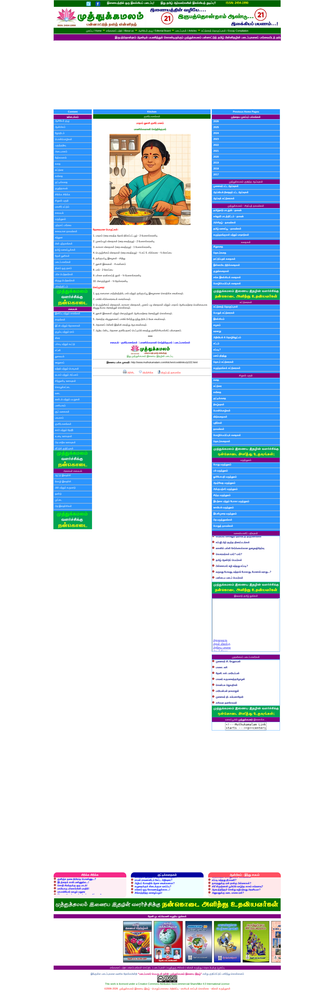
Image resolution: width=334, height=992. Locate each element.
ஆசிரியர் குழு (62, 120)
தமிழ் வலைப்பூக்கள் (65, 249)
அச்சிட (131, 372)
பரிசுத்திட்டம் (61, 286)
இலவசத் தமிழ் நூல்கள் (246, 595)
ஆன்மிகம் (60, 127)
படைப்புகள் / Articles (186, 30)
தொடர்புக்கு (210, 967)
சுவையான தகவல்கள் (66, 231)
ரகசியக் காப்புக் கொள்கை (195, 988)
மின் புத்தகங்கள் (63, 243)
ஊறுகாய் (60, 362)
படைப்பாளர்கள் (63, 262)
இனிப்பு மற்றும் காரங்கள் (67, 313)
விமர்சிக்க (147, 372)
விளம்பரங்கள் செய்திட (140, 967)
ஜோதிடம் (60, 133)
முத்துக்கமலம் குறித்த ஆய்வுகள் (246, 181)
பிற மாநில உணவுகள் (65, 442)
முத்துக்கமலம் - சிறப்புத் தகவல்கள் (246, 205)
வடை (57, 393)
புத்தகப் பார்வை (63, 225)
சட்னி (58, 350)
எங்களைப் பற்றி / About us (120, 30)
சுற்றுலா (59, 237)
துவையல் (59, 356)
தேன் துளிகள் (62, 255)
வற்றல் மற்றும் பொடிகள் (67, 368)
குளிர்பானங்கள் (63, 424)
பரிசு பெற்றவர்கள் (64, 274)
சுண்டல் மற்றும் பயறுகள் (67, 399)
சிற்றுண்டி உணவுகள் (65, 381)
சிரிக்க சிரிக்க (62, 194)
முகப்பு (221, 967)
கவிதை (59, 176)
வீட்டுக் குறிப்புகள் (64, 448)
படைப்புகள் (159, 967)
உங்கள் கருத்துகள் (220, 988)
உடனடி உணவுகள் (63, 436)
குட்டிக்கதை (61, 182)
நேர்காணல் (61, 157)
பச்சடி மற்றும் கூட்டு (65, 344)
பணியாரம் (60, 405)
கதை (58, 163)
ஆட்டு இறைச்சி (63, 475)
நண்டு (58, 493)
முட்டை (58, 500)
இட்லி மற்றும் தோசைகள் (67, 325)
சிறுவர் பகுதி (62, 200)
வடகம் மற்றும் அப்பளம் (66, 374)
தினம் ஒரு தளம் (63, 268)
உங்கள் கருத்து (194, 967)
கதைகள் (246, 242)
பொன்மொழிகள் (63, 139)
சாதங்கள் (60, 319)
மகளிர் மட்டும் (62, 206)
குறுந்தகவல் (61, 188)
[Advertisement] (167, 75)
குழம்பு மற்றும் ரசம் (64, 331)
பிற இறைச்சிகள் (63, 506)
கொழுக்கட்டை (62, 387)
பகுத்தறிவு (60, 145)
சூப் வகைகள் (62, 411)
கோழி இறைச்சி (63, 481)
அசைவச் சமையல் (72, 471)
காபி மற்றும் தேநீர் (64, 430)
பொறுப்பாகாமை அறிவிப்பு (165, 988)
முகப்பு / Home (94, 30)
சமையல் (59, 212)
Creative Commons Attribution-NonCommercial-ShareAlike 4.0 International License (183, 983)
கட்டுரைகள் (246, 302)
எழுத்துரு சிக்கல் (175, 967)
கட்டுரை (59, 170)
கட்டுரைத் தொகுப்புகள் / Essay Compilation (224, 30)
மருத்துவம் (60, 219)
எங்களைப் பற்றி (118, 967)
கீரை (57, 338)
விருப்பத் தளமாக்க (170, 372)
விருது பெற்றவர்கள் (65, 280)
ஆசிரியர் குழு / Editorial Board (154, 30)
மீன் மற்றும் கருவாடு (65, 487)
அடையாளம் (61, 151)
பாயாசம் (59, 417)
